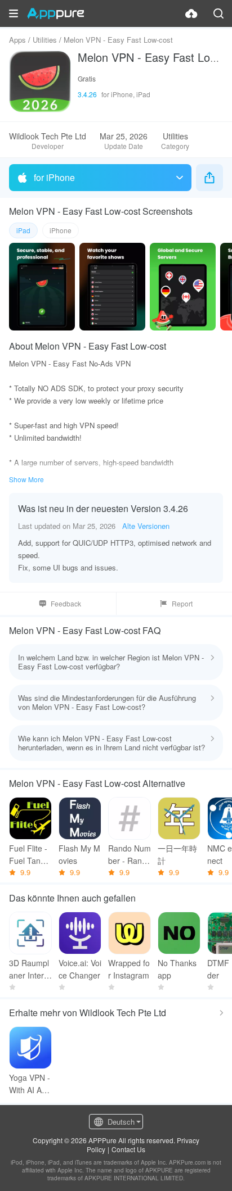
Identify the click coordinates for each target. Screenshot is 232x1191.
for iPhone (54, 177)
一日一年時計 (177, 854)
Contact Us (128, 1149)
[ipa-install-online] (191, 13)
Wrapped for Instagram (129, 969)
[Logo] (55, 13)
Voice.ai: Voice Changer (80, 969)
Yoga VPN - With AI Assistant (30, 1084)
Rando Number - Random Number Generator (129, 855)
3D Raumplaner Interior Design (29, 969)
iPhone (61, 230)
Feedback (66, 603)
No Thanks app (177, 969)
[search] (218, 13)
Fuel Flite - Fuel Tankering (30, 855)
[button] (13, 13)
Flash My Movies (79, 854)
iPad (23, 230)
